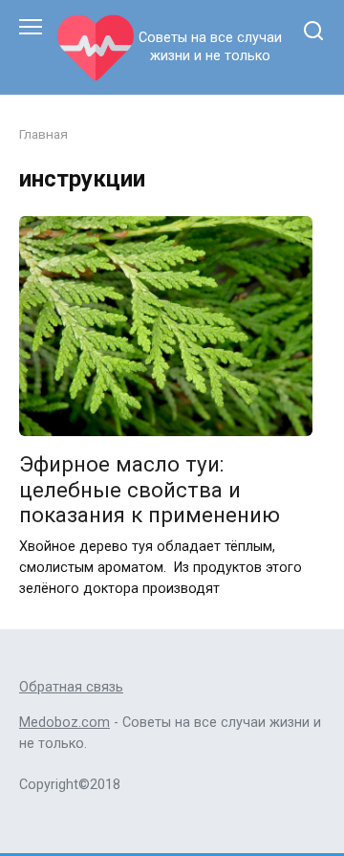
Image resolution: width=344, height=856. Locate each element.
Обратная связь (71, 687)
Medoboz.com (64, 722)
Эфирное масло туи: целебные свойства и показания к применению (149, 489)
